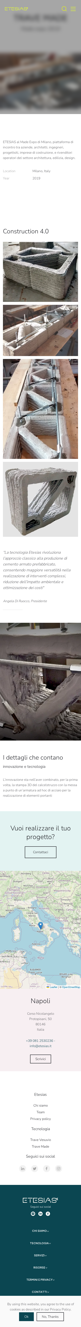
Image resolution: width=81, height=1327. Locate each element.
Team (41, 1112)
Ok (26, 1316)
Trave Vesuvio (40, 1140)
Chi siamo (40, 1105)
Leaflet (53, 987)
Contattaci (40, 852)
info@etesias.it (41, 1046)
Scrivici (40, 1059)
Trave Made (40, 1146)
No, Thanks (50, 1316)
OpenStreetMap (71, 987)
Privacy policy (40, 1119)
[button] (40, 926)
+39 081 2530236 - (40, 1040)
